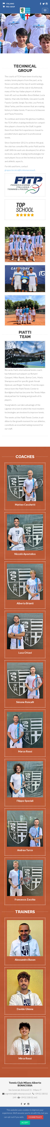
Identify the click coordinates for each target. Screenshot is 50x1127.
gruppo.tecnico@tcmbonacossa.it (20, 170)
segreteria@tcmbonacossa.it (18, 1093)
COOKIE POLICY (35, 1117)
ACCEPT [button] (25, 1123)
